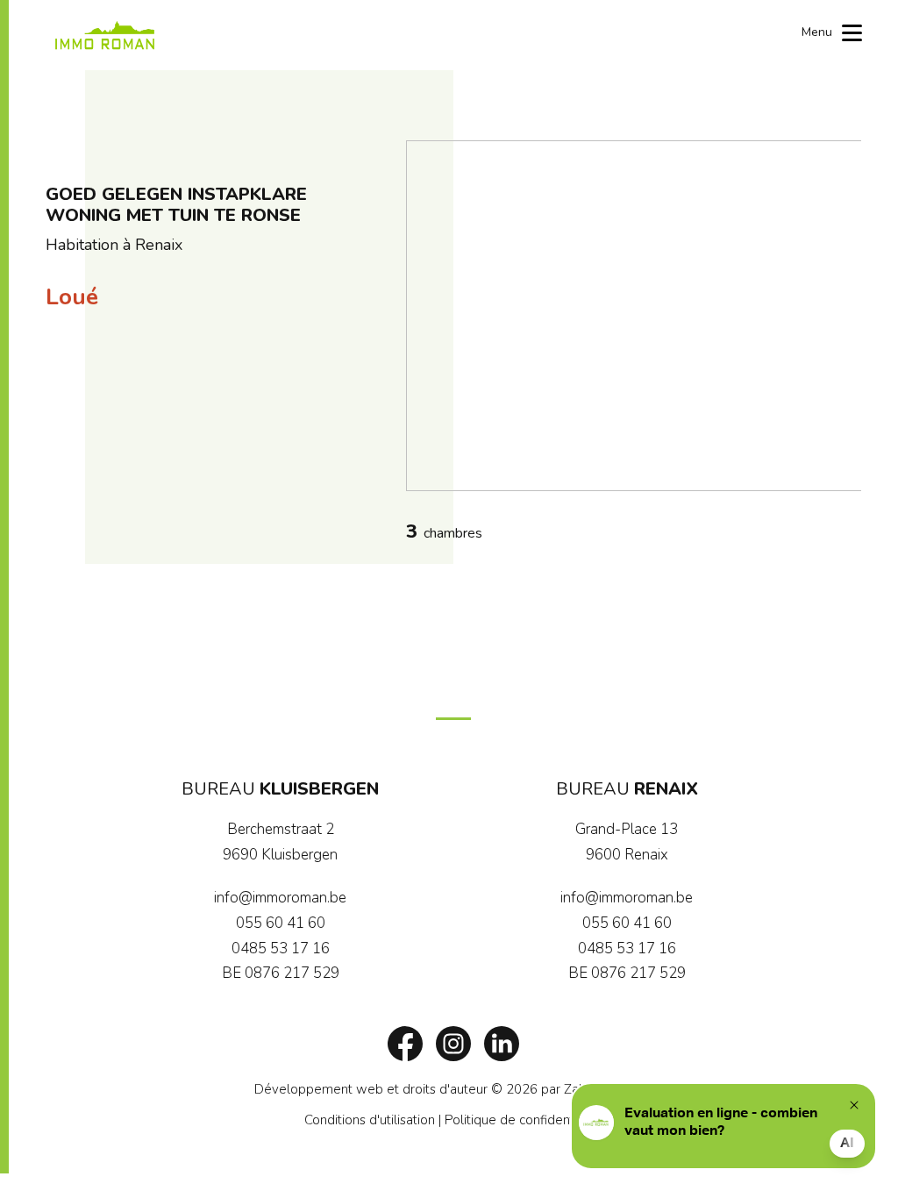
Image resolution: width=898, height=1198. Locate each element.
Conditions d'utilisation (369, 1120)
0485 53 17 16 (281, 948)
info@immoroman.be (280, 898)
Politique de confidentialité (523, 1120)
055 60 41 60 (280, 923)
